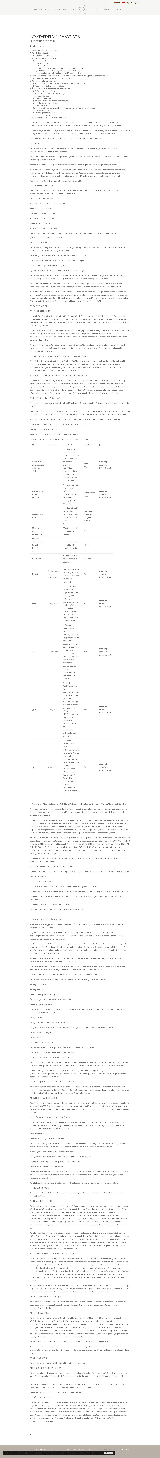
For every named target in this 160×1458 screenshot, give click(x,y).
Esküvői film (59, 9)
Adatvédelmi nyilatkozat (109, 1449)
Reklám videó (106, 9)
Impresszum (124, 1449)
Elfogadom (109, 1453)
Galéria (72, 9)
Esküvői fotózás (42, 9)
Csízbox (93, 9)
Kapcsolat (120, 9)
